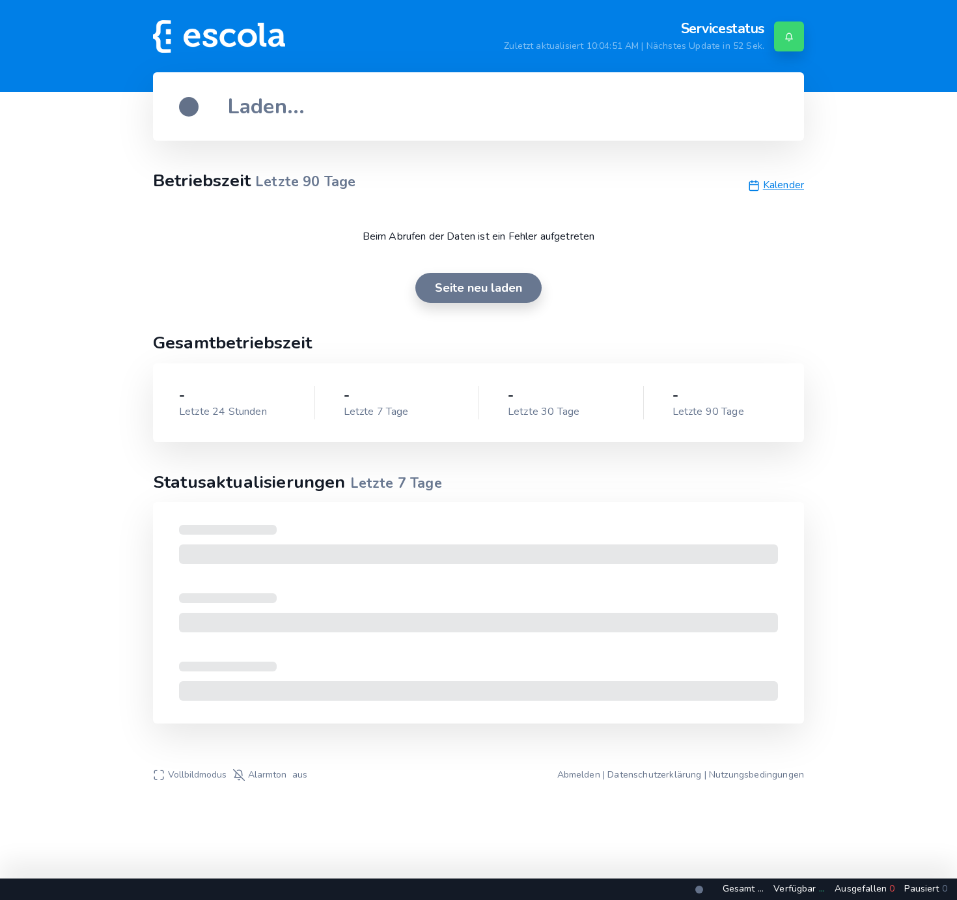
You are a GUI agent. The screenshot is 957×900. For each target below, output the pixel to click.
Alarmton (277, 775)
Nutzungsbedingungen (756, 774)
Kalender (783, 185)
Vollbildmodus (197, 775)
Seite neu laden (478, 288)
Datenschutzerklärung (654, 774)
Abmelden (578, 774)
